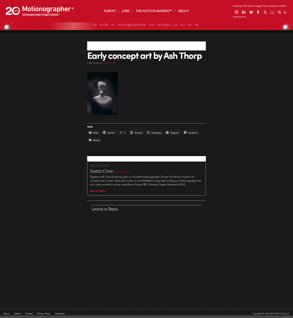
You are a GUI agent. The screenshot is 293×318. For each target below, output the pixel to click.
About (6, 313)
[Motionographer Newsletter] (272, 12)
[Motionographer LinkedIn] (244, 12)
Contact (29, 313)
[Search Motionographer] (279, 12)
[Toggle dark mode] (285, 12)
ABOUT (183, 10)
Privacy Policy (44, 313)
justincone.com (123, 171)
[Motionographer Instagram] (236, 12)
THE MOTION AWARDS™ (154, 10)
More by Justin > (98, 190)
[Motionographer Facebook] (258, 12)
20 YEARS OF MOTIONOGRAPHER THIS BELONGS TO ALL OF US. (146, 25)
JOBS (126, 10)
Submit (17, 313)
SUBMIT (110, 10)
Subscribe (59, 313)
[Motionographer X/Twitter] (265, 12)
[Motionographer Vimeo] (251, 12)
